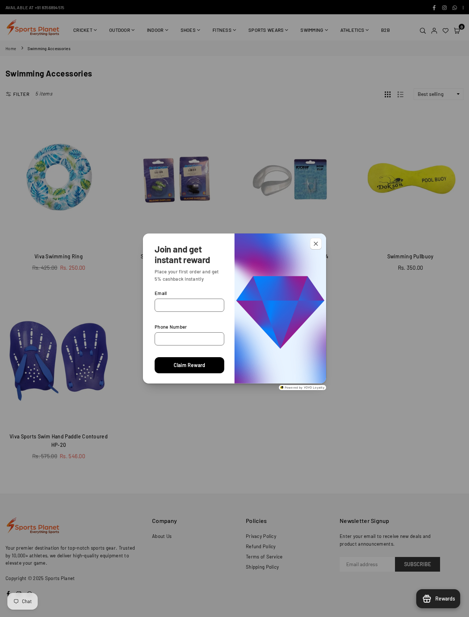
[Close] (316, 244)
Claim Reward (189, 365)
